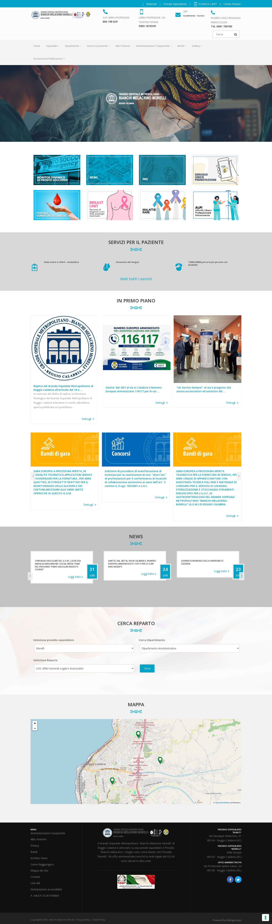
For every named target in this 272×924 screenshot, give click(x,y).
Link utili (35, 883)
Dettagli (87, 419)
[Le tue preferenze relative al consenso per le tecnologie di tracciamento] (265, 917)
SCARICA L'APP (207, 4)
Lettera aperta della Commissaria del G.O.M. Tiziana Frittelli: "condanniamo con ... (205, 389)
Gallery (196, 46)
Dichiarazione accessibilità (46, 889)
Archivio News (39, 858)
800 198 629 (110, 21)
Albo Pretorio (122, 46)
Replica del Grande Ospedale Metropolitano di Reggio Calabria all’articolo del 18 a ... (63, 387)
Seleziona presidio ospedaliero (53, 640)
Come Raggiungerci (42, 864)
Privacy (35, 845)
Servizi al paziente (97, 46)
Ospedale (51, 46)
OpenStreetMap (222, 802)
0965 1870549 (147, 26)
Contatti (35, 877)
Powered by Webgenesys (227, 920)
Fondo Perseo (232, 4)
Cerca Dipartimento (152, 640)
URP (185, 11)
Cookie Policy (98, 919)
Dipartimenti (72, 46)
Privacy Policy (83, 919)
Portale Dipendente (175, 4)
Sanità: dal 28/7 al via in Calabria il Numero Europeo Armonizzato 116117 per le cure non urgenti (59, 563)
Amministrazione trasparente (48, 833)
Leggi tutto (75, 574)
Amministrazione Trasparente (152, 46)
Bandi (180, 46)
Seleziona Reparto (45, 660)
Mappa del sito (39, 870)
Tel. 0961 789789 (221, 26)
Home (36, 46)
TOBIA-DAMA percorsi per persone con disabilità (208, 263)
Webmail (151, 4)
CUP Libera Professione (116, 17)
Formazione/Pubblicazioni (48, 58)
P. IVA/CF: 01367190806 (45, 895)
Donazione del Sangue (127, 262)
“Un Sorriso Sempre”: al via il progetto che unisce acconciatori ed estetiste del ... (133, 389)
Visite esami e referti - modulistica (61, 262)
